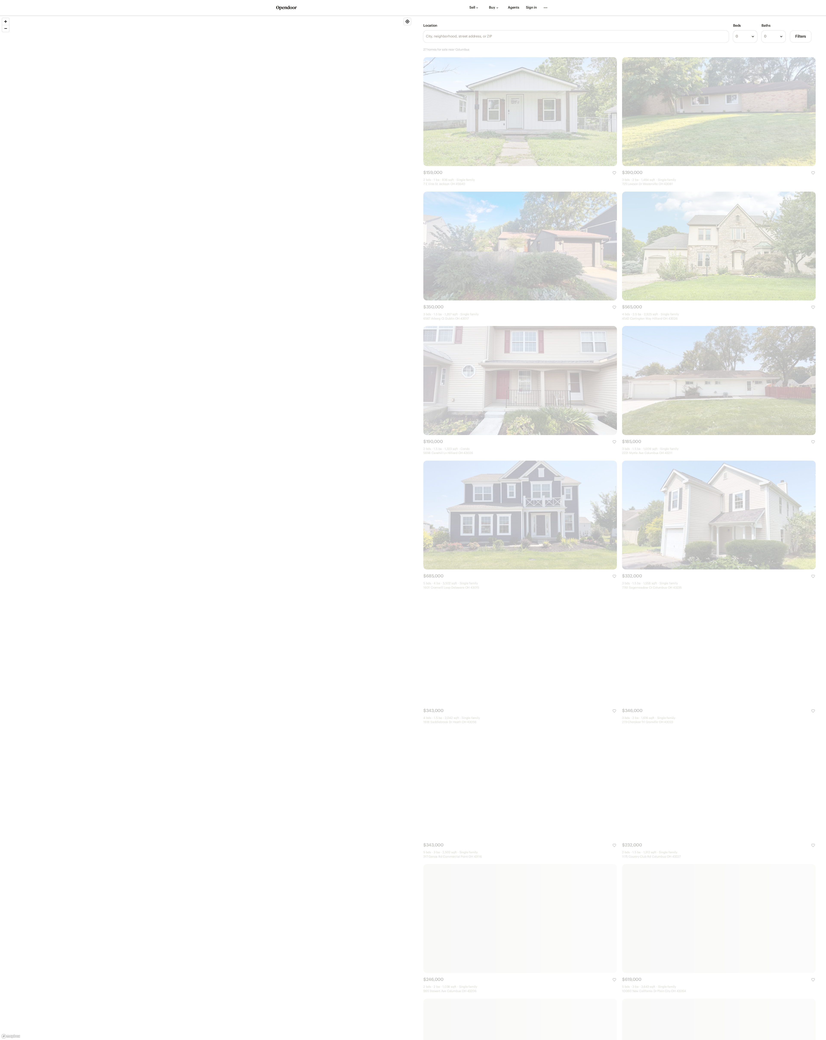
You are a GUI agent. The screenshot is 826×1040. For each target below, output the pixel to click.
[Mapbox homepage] (10, 1036)
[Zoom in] (5, 21)
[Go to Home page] (286, 8)
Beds (737, 25)
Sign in (531, 7)
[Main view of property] (520, 111)
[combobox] (745, 37)
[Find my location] (407, 21)
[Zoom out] (5, 28)
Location (430, 25)
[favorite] (614, 172)
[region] (206, 528)
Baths (766, 25)
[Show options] (753, 36)
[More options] (545, 7)
